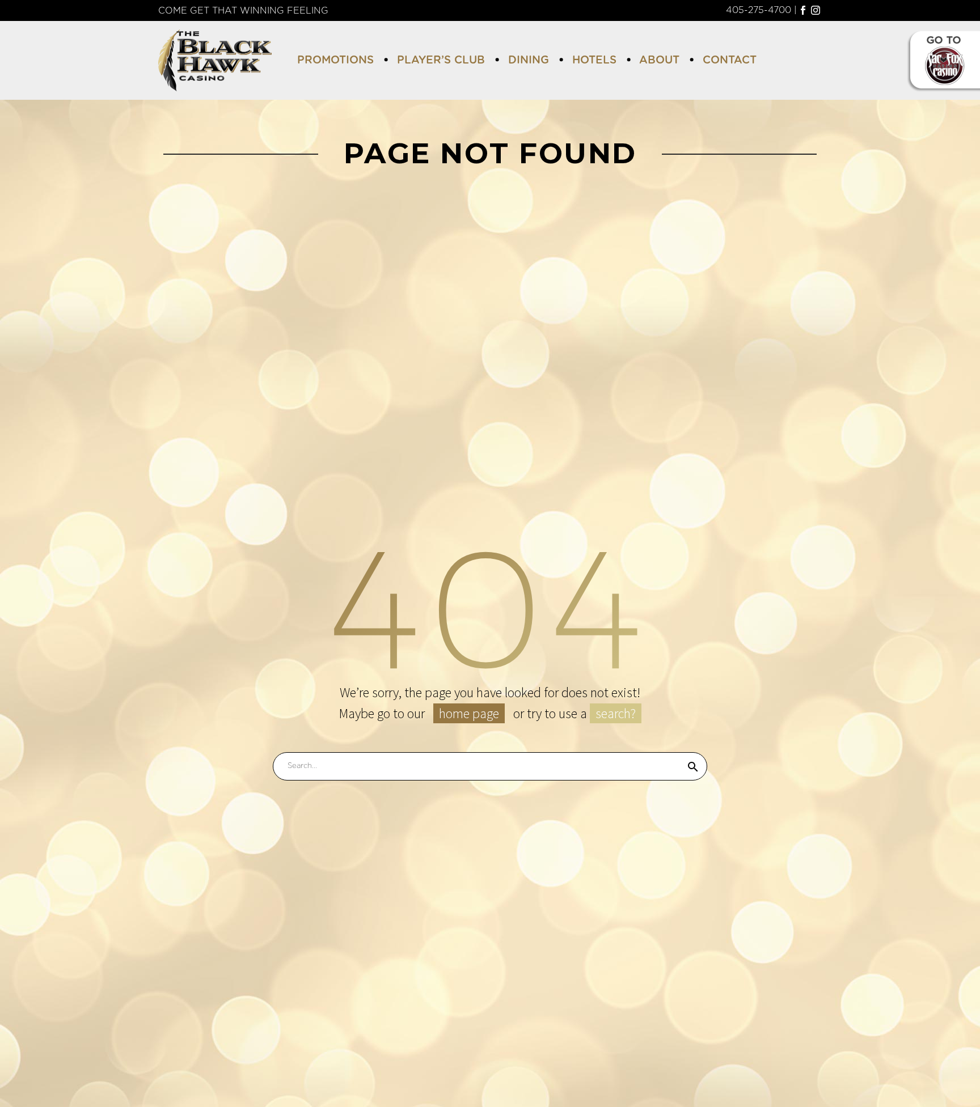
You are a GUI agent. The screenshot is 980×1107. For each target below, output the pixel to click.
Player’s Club (441, 60)
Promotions (335, 60)
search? (615, 713)
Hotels (594, 60)
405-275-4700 (758, 10)
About (659, 60)
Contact (730, 60)
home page (469, 713)
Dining (528, 60)
